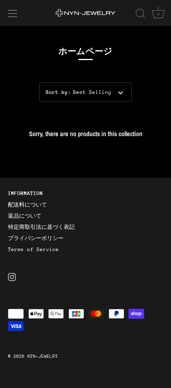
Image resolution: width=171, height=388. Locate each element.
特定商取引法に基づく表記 (41, 227)
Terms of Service (33, 249)
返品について (24, 216)
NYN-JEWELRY (42, 356)
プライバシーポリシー (36, 238)
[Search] (140, 14)
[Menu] (12, 13)
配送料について (27, 205)
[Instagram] (12, 276)
